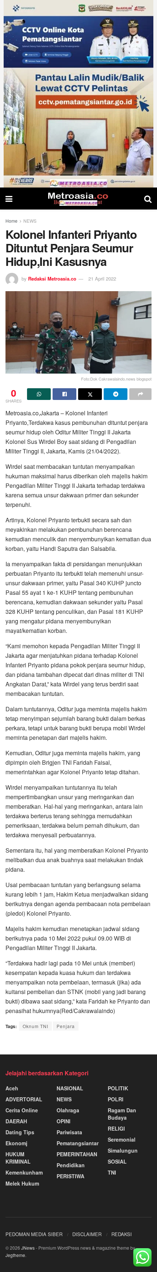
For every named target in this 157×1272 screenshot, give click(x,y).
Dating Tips (19, 1132)
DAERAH (16, 1121)
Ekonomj (16, 1143)
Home (11, 221)
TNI (112, 1172)
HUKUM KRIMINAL (18, 1157)
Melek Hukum (22, 1183)
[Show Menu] (8, 198)
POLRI (115, 1099)
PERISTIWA (70, 1176)
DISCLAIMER (87, 1234)
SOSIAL (117, 1161)
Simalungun (123, 1150)
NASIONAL (70, 1088)
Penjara (66, 1026)
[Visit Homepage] (78, 198)
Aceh (11, 1088)
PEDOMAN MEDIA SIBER (33, 1234)
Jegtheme (15, 1255)
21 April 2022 (102, 278)
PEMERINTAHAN (77, 1154)
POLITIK (118, 1088)
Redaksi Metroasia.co (52, 278)
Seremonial (121, 1139)
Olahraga (68, 1110)
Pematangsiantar (78, 1143)
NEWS (30, 221)
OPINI (63, 1121)
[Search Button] (148, 198)
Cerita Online (21, 1110)
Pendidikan (71, 1165)
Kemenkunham (24, 1172)
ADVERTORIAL (23, 1099)
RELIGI (116, 1128)
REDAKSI (121, 1234)
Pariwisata (69, 1132)
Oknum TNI (35, 1026)
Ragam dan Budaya (122, 1113)
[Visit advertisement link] (78, 94)
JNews (28, 1248)
